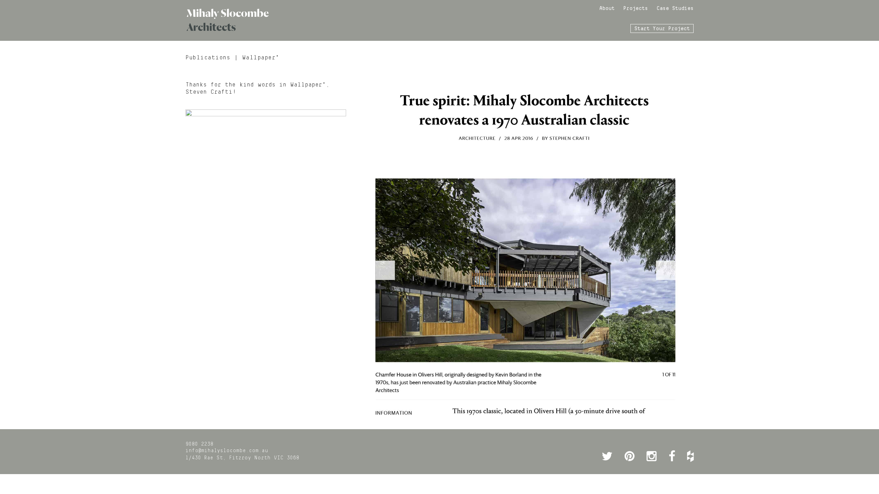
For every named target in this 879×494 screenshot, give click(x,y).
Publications (207, 57)
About (607, 8)
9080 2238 (199, 444)
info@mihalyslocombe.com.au (226, 450)
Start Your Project (662, 28)
